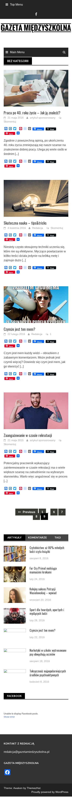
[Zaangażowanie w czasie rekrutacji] (36, 410)
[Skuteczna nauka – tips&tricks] (36, 198)
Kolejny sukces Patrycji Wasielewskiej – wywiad (43, 591)
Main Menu (17, 52)
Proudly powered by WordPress (49, 791)
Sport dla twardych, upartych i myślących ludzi (47, 612)
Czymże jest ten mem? (19, 329)
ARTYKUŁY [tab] (14, 537)
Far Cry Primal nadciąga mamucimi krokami (43, 570)
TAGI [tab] (57, 537)
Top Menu (16, 4)
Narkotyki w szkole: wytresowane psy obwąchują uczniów (48, 652)
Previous (28, 512)
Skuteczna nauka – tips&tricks (25, 223)
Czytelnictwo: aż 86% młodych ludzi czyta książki (47, 549)
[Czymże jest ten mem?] (36, 304)
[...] (17, 153)
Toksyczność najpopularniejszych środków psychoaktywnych (48, 673)
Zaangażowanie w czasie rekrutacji (28, 435)
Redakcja (37, 227)
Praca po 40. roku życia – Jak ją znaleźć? (32, 112)
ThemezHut (33, 788)
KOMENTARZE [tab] (37, 537)
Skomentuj (10, 121)
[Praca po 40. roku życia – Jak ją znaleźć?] (36, 87)
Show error (9, 717)
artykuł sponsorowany (42, 117)
